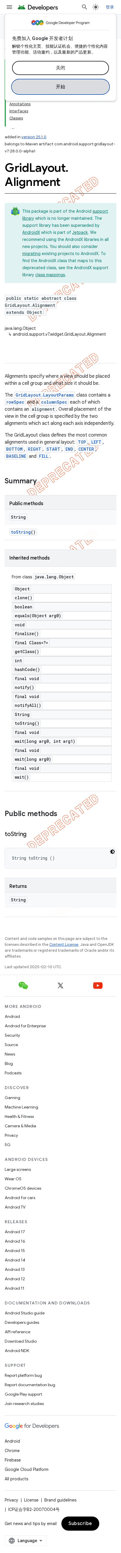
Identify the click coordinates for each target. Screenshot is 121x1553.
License (31, 1500)
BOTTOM (14, 449)
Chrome (12, 1450)
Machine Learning (21, 1107)
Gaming (12, 1097)
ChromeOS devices (23, 1188)
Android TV (15, 1207)
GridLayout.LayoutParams (45, 395)
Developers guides (22, 1322)
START (53, 449)
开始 (60, 87)
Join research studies (24, 1403)
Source (11, 1044)
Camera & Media (20, 1125)
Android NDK (17, 1350)
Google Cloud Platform (26, 1469)
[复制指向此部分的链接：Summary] (42, 481)
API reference (17, 1331)
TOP (82, 442)
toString (21, 532)
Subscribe (80, 1524)
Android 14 (15, 1260)
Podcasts (13, 1073)
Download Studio (21, 1341)
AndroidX (31, 232)
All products (16, 1479)
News (10, 1054)
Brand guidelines (60, 1500)
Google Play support (23, 1394)
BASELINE (16, 456)
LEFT (96, 442)
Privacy (11, 1135)
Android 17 (15, 1231)
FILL (43, 456)
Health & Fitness (19, 1116)
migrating (31, 253)
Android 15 (15, 1250)
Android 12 (15, 1278)
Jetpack (80, 232)
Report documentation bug (30, 1384)
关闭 (60, 68)
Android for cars (20, 1197)
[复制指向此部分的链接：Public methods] (63, 814)
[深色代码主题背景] (112, 851)
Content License (63, 944)
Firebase (13, 1460)
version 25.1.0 (33, 136)
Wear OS (13, 1178)
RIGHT (34, 449)
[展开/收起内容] (12, 125)
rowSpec (15, 402)
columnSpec (54, 402)
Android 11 (14, 1288)
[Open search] (84, 7)
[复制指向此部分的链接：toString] (32, 834)
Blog (9, 1063)
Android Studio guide (25, 1313)
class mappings (50, 274)
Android (12, 1016)
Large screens (18, 1169)
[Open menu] (9, 7)
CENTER (86, 449)
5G (8, 1144)
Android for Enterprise (25, 1025)
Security (12, 1035)
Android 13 (15, 1269)
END (69, 449)
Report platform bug (23, 1375)
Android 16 (15, 1241)
